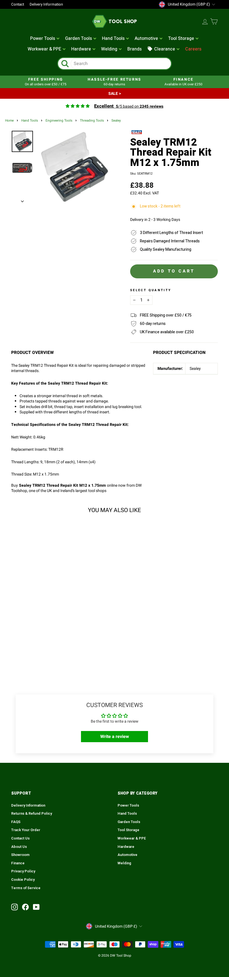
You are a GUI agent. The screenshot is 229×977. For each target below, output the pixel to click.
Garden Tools (129, 822)
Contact (17, 4)
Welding (124, 863)
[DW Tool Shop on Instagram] (14, 907)
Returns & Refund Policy (31, 813)
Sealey (116, 120)
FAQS (15, 822)
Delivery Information (46, 4)
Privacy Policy (23, 871)
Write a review (114, 736)
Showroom (20, 855)
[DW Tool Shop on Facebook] (25, 907)
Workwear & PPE (132, 838)
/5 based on (128, 106)
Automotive (127, 855)
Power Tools (128, 805)
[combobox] (121, 63)
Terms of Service (25, 888)
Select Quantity (150, 290)
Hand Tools (29, 120)
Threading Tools (92, 120)
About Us (19, 847)
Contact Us (20, 838)
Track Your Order (25, 830)
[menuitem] (45, 38)
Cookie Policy (23, 879)
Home (9, 120)
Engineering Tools (59, 120)
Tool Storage (128, 830)
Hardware (126, 847)
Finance (18, 863)
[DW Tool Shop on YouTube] (36, 907)
